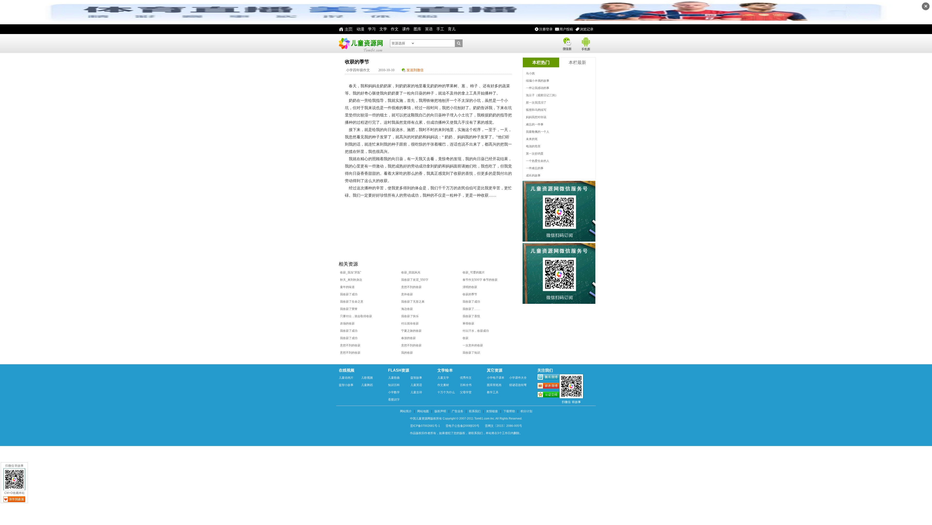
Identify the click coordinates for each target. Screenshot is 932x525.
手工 (440, 29)
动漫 (360, 29)
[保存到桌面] (14, 499)
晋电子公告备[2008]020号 (462, 426)
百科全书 (466, 385)
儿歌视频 (367, 377)
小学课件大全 (518, 377)
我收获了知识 (471, 352)
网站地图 (423, 411)
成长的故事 (533, 175)
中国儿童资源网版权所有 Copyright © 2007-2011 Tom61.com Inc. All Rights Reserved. (466, 418)
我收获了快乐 (410, 316)
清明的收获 (470, 287)
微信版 (567, 43)
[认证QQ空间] (548, 395)
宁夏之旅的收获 (411, 330)
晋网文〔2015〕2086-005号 (503, 426)
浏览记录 (586, 29)
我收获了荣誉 (349, 309)
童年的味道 (347, 287)
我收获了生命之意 (351, 301)
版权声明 (440, 411)
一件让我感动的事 (537, 88)
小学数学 (394, 392)
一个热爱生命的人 (537, 161)
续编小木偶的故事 (537, 80)
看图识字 (394, 399)
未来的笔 (532, 139)
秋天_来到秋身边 (351, 279)
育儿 (452, 29)
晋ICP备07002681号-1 (425, 426)
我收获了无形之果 (412, 301)
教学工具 (493, 392)
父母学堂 (466, 392)
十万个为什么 (446, 392)
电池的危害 (533, 146)
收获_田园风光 (410, 272)
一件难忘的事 (534, 168)
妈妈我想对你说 (536, 117)
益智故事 (416, 377)
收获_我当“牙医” (350, 272)
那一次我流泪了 (536, 102)
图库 (417, 29)
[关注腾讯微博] (548, 377)
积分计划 (526, 411)
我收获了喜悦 (471, 316)
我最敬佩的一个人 (537, 131)
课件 (406, 29)
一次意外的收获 (473, 345)
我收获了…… (471, 309)
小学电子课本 (495, 377)
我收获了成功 (349, 294)
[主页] (344, 29)
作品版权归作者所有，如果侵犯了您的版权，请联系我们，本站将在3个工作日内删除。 (466, 433)
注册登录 (546, 29)
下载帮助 (509, 411)
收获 (465, 338)
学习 (372, 29)
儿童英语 (416, 385)
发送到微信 (415, 70)
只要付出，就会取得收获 (356, 316)
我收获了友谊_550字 (414, 279)
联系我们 (475, 411)
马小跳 (530, 73)
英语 (429, 29)
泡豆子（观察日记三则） (542, 95)
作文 (395, 29)
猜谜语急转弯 (518, 385)
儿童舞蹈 (367, 385)
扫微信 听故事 (14, 465)
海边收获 (407, 309)
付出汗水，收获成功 (476, 330)
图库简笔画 (494, 385)
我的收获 (407, 352)
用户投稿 (566, 29)
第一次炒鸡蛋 (534, 153)
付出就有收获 (410, 323)
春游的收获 (408, 338)
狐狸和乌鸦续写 (536, 110)
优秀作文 (466, 377)
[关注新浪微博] (548, 386)
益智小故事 (346, 385)
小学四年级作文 (358, 70)
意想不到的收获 (411, 287)
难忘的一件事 (534, 124)
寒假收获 (468, 323)
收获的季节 (470, 294)
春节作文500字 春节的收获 (480, 279)
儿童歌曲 (394, 377)
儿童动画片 (346, 377)
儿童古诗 (416, 392)
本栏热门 (541, 62)
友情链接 (492, 411)
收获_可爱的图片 (474, 272)
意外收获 (407, 294)
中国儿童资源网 (360, 43)
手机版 (585, 43)
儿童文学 (443, 377)
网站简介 (406, 411)
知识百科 (394, 385)
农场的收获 (347, 323)
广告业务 (457, 411)
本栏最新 (577, 62)
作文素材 (443, 385)
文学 (383, 29)
